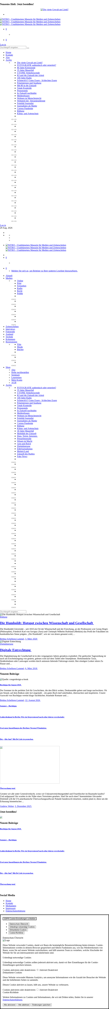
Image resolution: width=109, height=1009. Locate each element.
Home (8, 52)
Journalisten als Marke (27, 106)
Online (20, 281)
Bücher (20, 349)
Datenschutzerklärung (15, 911)
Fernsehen (21, 286)
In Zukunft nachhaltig (26, 93)
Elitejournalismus (25, 449)
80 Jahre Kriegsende (26, 67)
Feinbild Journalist (25, 103)
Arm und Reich (24, 443)
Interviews (10, 329)
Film (19, 344)
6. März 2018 (31, 668)
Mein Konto (16, 380)
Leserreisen (16, 377)
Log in (3, 44)
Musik (20, 347)
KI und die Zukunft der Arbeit (30, 75)
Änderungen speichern (41, 1005)
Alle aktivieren (9, 1005)
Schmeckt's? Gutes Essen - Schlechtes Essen (37, 80)
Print (19, 283)
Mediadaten (11, 906)
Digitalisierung (23, 446)
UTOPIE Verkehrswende (28, 73)
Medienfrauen (23, 95)
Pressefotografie (24, 438)
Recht (19, 291)
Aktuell (9, 275)
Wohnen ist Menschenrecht (29, 98)
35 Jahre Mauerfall (25, 70)
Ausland (9, 334)
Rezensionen (11, 342)
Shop (8, 367)
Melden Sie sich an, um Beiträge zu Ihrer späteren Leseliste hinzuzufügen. (44, 271)
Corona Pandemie (25, 108)
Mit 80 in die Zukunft (26, 85)
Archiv (9, 60)
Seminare (15, 375)
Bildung (20, 111)
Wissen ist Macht (24, 441)
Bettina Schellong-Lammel (12, 639)
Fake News (22, 456)
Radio (19, 288)
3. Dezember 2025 (23, 806)
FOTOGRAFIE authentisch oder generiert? (36, 65)
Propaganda (22, 90)
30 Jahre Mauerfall (25, 431)
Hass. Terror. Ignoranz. (27, 436)
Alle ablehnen (23, 1005)
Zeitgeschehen (12, 326)
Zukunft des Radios (26, 454)
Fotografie (10, 331)
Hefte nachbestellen (20, 372)
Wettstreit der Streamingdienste (31, 101)
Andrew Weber (7, 806)
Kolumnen (10, 339)
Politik (20, 293)
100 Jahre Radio (24, 78)
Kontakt (9, 55)
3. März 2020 (31, 639)
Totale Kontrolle (24, 88)
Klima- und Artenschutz (27, 113)
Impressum (10, 908)
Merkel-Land (23, 451)
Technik (9, 337)
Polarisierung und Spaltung (29, 83)
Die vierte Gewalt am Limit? (30, 62)
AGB (13, 382)
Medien (9, 278)
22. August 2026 (33, 700)
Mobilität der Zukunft (26, 433)
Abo (8, 57)
